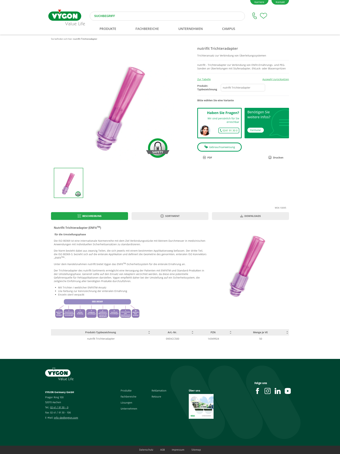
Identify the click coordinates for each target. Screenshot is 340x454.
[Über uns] (219, 406)
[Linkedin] (280, 391)
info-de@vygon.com (66, 417)
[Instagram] (270, 391)
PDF (209, 157)
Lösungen (126, 402)
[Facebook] (259, 391)
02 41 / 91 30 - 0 (59, 407)
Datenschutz (146, 449)
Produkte (126, 390)
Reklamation (159, 390)
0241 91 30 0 (230, 130)
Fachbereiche (128, 396)
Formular (255, 130)
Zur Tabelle (204, 79)
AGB (162, 449)
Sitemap (196, 449)
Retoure (156, 396)
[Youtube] (290, 391)
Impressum (178, 449)
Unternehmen (129, 408)
